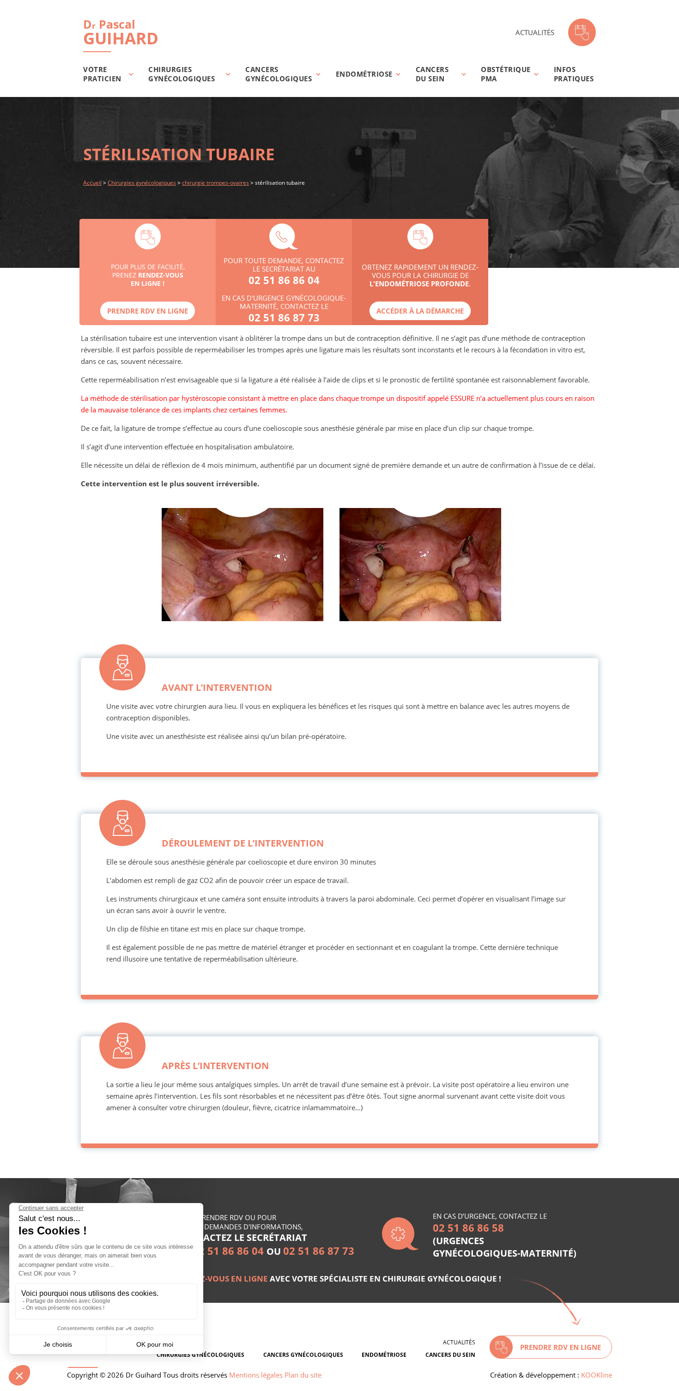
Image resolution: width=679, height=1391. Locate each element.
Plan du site (303, 1374)
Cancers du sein (432, 74)
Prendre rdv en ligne (147, 310)
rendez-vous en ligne (221, 1278)
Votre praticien (102, 74)
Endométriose (364, 74)
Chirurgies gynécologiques (181, 74)
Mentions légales (256, 1374)
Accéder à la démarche (420, 310)
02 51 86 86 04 (284, 280)
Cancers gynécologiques (278, 74)
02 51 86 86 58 (468, 1227)
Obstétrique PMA (506, 74)
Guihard (120, 32)
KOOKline (596, 1374)
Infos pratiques (574, 74)
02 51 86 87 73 (284, 317)
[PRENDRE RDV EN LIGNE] (582, 32)
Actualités (534, 32)
